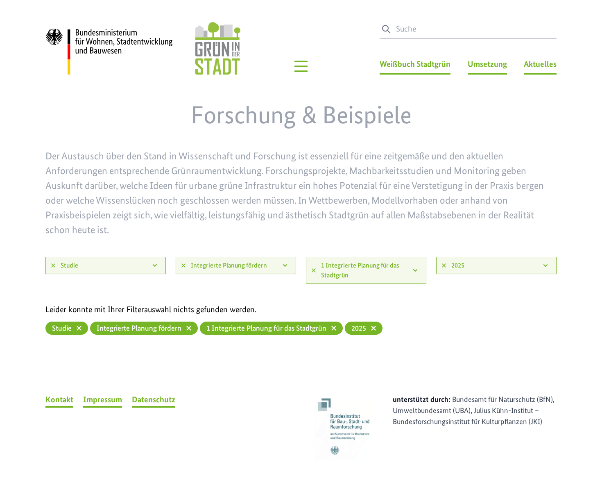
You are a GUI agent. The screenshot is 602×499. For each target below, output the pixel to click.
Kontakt (59, 399)
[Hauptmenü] (301, 66)
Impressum (102, 399)
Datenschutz (153, 399)
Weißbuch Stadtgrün (415, 64)
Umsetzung (487, 64)
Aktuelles (540, 64)
